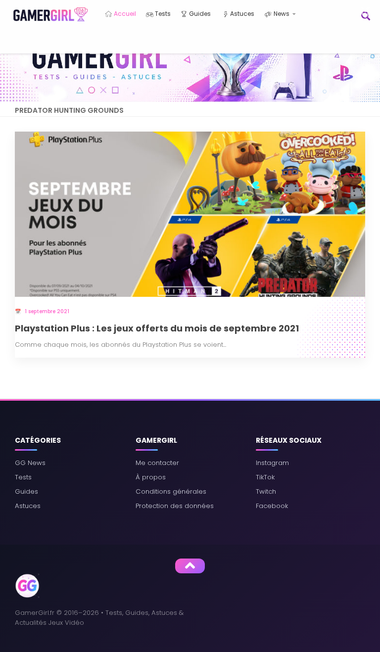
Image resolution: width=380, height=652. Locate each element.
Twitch (266, 491)
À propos (151, 477)
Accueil (124, 13)
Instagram (272, 462)
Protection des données (175, 506)
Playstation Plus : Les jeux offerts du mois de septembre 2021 (157, 328)
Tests (162, 13)
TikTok (265, 477)
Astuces (241, 13)
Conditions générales (171, 491)
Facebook (272, 506)
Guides (199, 13)
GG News (30, 462)
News (280, 13)
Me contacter (157, 462)
